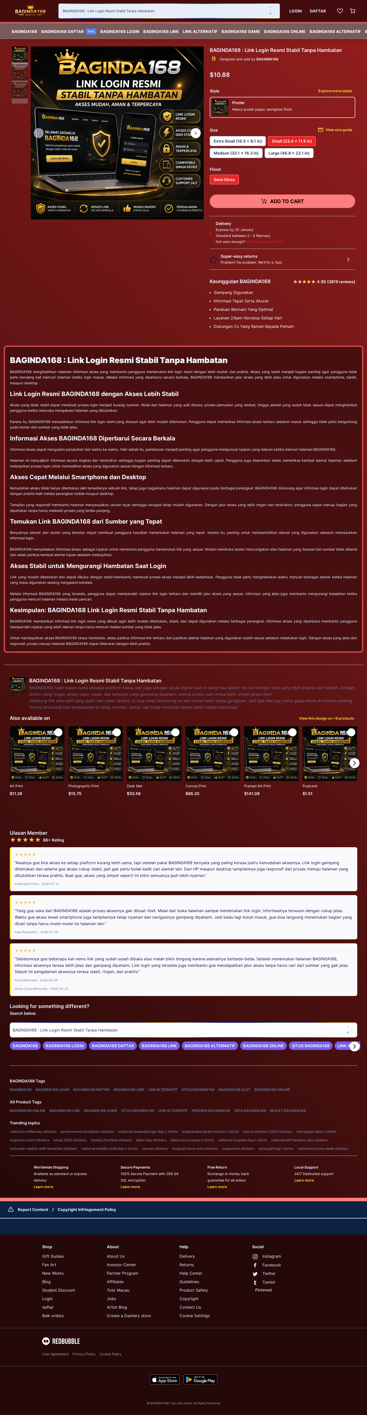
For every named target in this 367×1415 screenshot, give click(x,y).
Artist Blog (117, 1307)
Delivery (187, 1256)
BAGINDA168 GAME (240, 31)
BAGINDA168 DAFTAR (67, 31)
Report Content (33, 1209)
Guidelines (189, 1281)
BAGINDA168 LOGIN (119, 31)
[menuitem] (24, 30)
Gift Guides (53, 1256)
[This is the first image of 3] (39, 133)
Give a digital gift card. (265, 241)
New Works (53, 1273)
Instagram (271, 1256)
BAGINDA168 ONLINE (285, 31)
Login (47, 1298)
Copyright (189, 1298)
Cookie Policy (111, 1354)
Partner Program (122, 1273)
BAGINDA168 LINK (161, 31)
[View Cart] (353, 11)
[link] (25, 1045)
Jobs (111, 1298)
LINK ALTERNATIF (200, 31)
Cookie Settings (195, 1315)
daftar (48, 1307)
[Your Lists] (340, 11)
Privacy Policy (84, 1354)
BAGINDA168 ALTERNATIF (335, 31)
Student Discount (58, 1290)
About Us (116, 1256)
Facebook (271, 1264)
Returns (187, 1264)
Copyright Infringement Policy (87, 1209)
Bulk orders (53, 1315)
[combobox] (169, 11)
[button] (20, 54)
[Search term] (272, 11)
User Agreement (55, 1354)
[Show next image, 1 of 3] (196, 133)
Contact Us (190, 1307)
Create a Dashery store (129, 1315)
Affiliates (115, 1281)
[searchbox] (183, 1030)
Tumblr (268, 1282)
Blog (46, 1281)
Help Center (191, 1273)
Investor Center (121, 1264)
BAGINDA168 (24, 31)
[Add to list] (58, 732)
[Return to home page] (30, 10)
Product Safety (194, 1290)
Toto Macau (118, 1290)
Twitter (269, 1273)
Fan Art (49, 1264)
